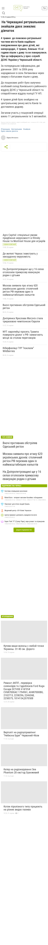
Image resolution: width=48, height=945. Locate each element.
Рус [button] (44, 8)
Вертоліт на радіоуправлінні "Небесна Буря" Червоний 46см (21, 734)
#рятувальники (16, 129)
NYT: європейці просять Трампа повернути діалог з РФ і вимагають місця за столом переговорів (23, 334)
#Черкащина (5, 129)
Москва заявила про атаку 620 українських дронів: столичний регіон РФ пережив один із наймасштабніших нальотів (20, 290)
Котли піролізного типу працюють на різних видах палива (23, 808)
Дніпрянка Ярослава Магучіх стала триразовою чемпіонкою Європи (23, 320)
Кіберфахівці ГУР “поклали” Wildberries (18, 350)
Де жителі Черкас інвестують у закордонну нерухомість (20, 255)
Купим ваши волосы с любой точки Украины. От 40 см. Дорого (24, 647)
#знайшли (26, 129)
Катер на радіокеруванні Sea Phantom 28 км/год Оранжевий (21, 771)
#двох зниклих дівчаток (9, 131)
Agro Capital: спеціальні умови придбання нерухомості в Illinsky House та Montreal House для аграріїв (24, 238)
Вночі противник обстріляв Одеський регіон (24, 306)
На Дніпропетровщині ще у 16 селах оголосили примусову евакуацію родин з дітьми (23, 272)
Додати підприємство (24, 530)
